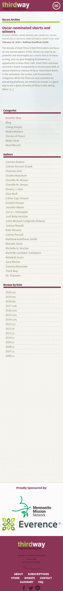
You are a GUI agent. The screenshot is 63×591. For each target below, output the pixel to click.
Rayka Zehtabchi (33, 38)
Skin (57, 38)
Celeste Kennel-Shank (19, 166)
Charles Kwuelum (16, 176)
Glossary (26, 582)
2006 (8, 356)
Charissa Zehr (14, 171)
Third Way (12, 271)
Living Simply (14, 127)
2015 (8, 315)
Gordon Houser (15, 203)
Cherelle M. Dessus (17, 180)
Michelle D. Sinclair (17, 248)
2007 (8, 351)
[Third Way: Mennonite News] (15, 6)
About (18, 574)
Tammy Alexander (17, 266)
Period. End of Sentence (13, 38)
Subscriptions (38, 574)
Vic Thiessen (13, 276)
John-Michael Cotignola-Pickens (25, 221)
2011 (8, 333)
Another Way (13, 118)
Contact (46, 578)
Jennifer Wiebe (15, 207)
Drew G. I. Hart (14, 189)
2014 (8, 320)
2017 (8, 306)
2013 (8, 324)
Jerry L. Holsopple (17, 212)
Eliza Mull (11, 194)
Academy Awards (10, 35)
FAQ (40, 582)
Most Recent (13, 145)
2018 (8, 301)
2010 (8, 338)
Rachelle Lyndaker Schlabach (23, 253)
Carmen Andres (15, 162)
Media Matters (14, 132)
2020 (8, 292)
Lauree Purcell (14, 235)
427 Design (36, 562)
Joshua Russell (15, 226)
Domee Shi (43, 35)
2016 (8, 310)
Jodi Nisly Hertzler (17, 216)
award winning (26, 35)
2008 (8, 347)
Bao (36, 35)
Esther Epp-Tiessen (17, 198)
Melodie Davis (14, 244)
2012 (8, 329)
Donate (29, 578)
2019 (8, 297)
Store (15, 578)
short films (47, 38)
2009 (8, 342)
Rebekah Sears (15, 257)
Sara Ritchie (13, 262)
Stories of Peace (15, 136)
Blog (8, 122)
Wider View (12, 141)
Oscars (53, 35)
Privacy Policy (32, 559)
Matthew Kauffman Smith (35, 42)
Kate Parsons (13, 230)
